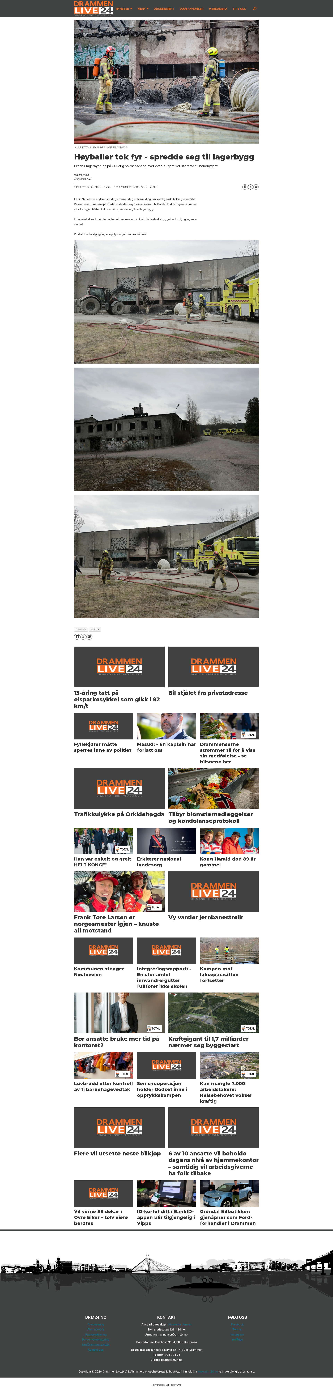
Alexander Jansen (179, 1324)
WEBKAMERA (218, 8)
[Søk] (255, 9)
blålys (95, 629)
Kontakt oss (96, 1349)
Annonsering (96, 1324)
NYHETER (122, 8)
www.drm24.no (207, 1371)
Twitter (237, 1329)
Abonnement (95, 1329)
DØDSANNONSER (191, 8)
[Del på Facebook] (244, 187)
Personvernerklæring (95, 1339)
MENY (142, 8)
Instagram (237, 1334)
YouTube (237, 1339)
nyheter (81, 629)
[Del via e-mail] (256, 187)
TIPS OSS (239, 8)
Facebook (237, 1324)
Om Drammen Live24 (96, 1344)
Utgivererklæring (96, 1334)
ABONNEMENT (164, 8)
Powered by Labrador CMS (167, 1384)
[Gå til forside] (92, 8)
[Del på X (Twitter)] (250, 187)
